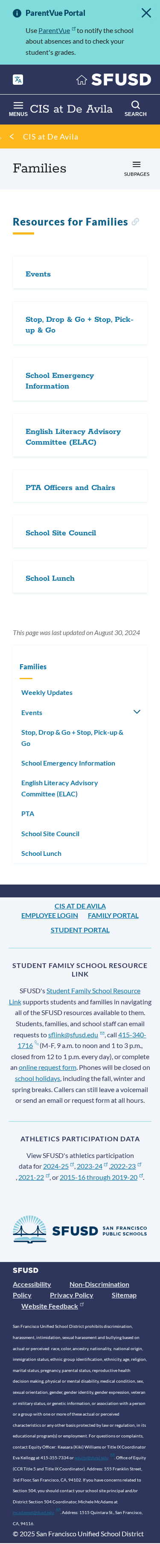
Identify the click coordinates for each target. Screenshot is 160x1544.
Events (31, 712)
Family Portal (113, 915)
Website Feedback (49, 1306)
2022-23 (123, 1166)
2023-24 (89, 1166)
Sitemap (124, 1295)
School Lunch (41, 853)
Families (33, 666)
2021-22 (31, 1177)
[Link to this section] (135, 223)
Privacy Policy (71, 1295)
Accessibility (32, 1284)
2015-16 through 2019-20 (98, 1177)
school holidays (37, 1078)
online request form (47, 1067)
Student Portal (80, 930)
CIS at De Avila (51, 136)
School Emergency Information (68, 763)
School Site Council (50, 833)
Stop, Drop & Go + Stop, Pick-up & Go (72, 737)
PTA (27, 813)
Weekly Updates (47, 692)
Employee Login (49, 915)
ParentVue (54, 30)
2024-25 (56, 1166)
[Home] (113, 81)
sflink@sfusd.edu (73, 1034)
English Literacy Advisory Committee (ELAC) (59, 788)
